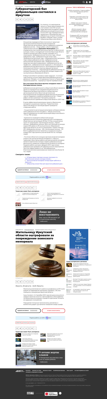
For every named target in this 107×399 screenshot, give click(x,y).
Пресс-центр (70, 370)
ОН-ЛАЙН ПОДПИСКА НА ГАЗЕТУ (82, 370)
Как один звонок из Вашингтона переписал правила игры (80, 96)
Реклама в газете (47, 370)
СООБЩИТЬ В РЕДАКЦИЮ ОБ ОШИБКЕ (34, 372)
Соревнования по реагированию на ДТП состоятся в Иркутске (30, 194)
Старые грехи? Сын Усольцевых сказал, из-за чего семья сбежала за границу (82, 52)
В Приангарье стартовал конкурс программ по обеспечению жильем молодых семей (41, 158)
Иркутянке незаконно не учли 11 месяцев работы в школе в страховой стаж (55, 335)
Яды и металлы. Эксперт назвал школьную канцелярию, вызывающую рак (81, 62)
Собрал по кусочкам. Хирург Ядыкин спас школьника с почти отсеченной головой (82, 285)
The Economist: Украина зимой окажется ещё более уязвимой (80, 81)
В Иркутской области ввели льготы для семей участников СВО (54, 340)
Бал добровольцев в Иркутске (29, 203)
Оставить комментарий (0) (53, 170)
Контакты (28, 370)
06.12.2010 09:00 (19, 6)
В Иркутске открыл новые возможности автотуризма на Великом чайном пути (29, 345)
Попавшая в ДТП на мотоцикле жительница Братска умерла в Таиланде (79, 37)
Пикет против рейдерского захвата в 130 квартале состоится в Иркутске (55, 194)
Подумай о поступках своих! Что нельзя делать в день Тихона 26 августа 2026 (79, 18)
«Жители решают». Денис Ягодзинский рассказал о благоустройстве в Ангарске (79, 31)
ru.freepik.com (19, 278)
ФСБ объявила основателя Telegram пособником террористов (81, 101)
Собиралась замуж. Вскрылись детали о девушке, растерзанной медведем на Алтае (81, 270)
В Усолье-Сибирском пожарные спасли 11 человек (30, 334)
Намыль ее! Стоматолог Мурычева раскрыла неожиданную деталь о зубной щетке (81, 275)
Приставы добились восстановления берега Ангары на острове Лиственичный (30, 340)
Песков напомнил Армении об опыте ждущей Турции (82, 86)
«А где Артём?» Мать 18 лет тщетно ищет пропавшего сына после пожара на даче (81, 290)
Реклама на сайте (36, 370)
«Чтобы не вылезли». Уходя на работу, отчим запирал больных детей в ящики (79, 12)
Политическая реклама (59, 370)
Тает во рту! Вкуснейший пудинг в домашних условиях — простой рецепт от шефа (81, 72)
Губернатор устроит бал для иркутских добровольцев (44, 164)
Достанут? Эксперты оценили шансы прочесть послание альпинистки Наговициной (82, 280)
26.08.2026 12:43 (19, 229)
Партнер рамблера (39, 393)
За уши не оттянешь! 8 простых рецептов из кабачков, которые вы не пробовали (82, 265)
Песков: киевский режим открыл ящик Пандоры (81, 91)
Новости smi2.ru (21, 225)
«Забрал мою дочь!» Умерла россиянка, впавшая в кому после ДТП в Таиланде (79, 24)
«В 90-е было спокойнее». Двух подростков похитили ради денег (81, 46)
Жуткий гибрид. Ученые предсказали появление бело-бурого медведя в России (82, 57)
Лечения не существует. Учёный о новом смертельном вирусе (81, 66)
